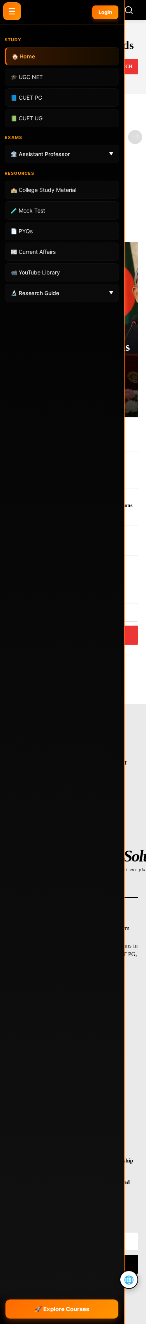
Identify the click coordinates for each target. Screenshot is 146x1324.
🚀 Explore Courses (62, 1309)
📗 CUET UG (26, 118)
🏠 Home (23, 56)
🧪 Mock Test (28, 210)
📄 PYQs (22, 231)
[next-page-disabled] (135, 137)
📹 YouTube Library (35, 272)
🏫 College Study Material (43, 189)
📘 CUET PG (26, 97)
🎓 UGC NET (27, 77)
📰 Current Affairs (33, 251)
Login (105, 12)
